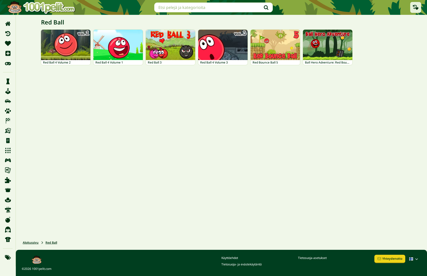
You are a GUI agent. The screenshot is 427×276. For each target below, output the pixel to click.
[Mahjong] (8, 141)
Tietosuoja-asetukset (312, 258)
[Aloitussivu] (8, 24)
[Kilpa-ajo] (8, 121)
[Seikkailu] (8, 200)
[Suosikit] (8, 43)
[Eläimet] (8, 111)
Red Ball (51, 242)
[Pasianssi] (8, 170)
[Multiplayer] (8, 160)
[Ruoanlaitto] (8, 190)
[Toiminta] (8, 220)
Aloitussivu (31, 242)
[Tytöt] (8, 229)
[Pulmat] (8, 180)
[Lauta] (8, 131)
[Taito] (8, 210)
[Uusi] (8, 53)
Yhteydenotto (392, 258)
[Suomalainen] (414, 259)
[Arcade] (8, 91)
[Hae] (266, 7)
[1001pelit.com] (41, 7)
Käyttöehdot (229, 258)
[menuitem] (8, 24)
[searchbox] (213, 7)
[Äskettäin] (8, 34)
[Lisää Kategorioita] (8, 257)
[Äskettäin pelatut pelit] (415, 7)
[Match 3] (8, 150)
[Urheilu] (8, 239)
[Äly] (8, 81)
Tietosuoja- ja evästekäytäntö (241, 264)
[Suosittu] (8, 63)
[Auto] (8, 101)
